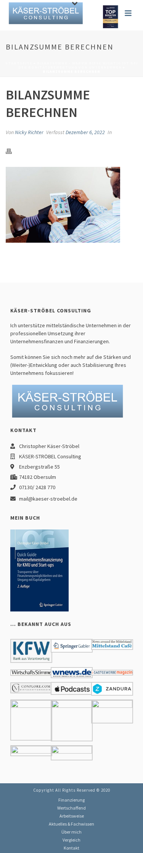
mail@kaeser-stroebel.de (48, 498)
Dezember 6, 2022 (85, 132)
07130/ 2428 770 (37, 487)
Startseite (18, 63)
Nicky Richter (29, 132)
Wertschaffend (71, 808)
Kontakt (71, 848)
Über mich (71, 832)
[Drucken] (12, 150)
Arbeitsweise (71, 816)
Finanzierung (71, 800)
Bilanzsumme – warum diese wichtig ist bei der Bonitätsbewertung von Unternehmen (78, 65)
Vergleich (71, 840)
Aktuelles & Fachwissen (71, 824)
